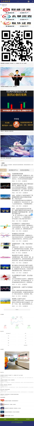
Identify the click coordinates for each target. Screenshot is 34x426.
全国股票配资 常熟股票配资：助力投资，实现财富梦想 (9, 86)
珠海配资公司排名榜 (18, 234)
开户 (25, 340)
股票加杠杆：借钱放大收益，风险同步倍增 (7, 131)
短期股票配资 (25, 345)
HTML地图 (21, 421)
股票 (8, 338)
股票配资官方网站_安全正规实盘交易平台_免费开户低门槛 (22, 184)
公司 (25, 335)
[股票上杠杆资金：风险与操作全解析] (17, 146)
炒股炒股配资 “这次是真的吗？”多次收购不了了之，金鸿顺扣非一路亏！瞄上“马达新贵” (14, 63)
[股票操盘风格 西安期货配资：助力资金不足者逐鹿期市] (2, 412)
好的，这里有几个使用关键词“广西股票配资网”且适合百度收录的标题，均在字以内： (22, 197)
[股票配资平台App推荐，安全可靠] (2, 415)
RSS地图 (18, 421)
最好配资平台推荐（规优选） (21, 255)
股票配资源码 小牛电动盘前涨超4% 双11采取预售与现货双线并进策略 (9, 394)
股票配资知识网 (19, 422)
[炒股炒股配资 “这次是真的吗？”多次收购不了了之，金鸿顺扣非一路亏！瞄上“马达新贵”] (17, 45)
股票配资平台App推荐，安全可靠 (9, 415)
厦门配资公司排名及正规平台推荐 (22, 265)
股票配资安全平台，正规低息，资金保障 (10, 404)
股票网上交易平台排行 (19, 299)
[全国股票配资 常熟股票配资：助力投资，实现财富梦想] (17, 76)
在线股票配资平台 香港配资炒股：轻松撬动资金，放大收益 (12, 408)
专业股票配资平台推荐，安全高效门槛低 (22, 276)
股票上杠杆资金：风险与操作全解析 (6, 158)
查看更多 (17, 309)
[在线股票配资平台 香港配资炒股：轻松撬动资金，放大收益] (2, 408)
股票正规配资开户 (8, 333)
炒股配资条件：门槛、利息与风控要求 (22, 244)
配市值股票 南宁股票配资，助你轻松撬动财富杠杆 (11, 400)
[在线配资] (5, 1)
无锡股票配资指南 (17, 174)
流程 (25, 342)
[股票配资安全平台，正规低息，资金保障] (2, 404)
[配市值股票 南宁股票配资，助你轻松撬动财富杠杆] (2, 401)
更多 (32, 4)
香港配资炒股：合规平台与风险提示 (22, 288)
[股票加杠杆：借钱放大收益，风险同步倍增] (17, 110)
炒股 (8, 342)
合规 (25, 338)
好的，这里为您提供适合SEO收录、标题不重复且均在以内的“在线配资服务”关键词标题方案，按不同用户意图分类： (22, 211)
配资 (25, 333)
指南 (8, 340)
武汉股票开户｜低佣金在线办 (21, 224)
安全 (8, 345)
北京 (8, 335)
